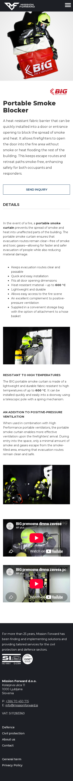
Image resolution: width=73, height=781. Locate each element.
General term (11, 759)
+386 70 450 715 (17, 701)
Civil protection (13, 733)
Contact (8, 745)
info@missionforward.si (21, 705)
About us (8, 739)
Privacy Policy (12, 765)
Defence (8, 727)
